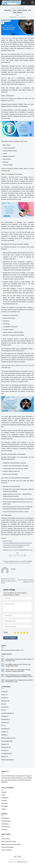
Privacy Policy (5, 838)
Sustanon (4, 744)
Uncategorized (5, 753)
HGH (2, 710)
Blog (17, 859)
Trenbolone (4, 803)
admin (24, 17)
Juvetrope (4, 829)
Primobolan (4, 728)
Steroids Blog (20, 8)
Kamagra (4, 716)
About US (12, 859)
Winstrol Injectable (6, 759)
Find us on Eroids (6, 850)
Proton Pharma (5, 826)
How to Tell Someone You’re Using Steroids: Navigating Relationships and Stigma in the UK (19, 675)
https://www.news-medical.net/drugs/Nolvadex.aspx (18, 550)
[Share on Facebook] (13, 555)
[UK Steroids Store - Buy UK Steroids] (11, 2)
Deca (2, 704)
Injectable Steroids (6, 713)
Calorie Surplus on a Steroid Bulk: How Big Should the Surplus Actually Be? (17, 670)
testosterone (22, 446)
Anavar (3, 694)
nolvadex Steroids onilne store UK (12, 563)
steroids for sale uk (25, 563)
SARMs (3, 735)
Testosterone (5, 747)
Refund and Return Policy (8, 841)
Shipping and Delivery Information (11, 844)
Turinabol (4, 750)
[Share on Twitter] (16, 555)
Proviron (3, 731)
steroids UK (10, 100)
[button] (24, 3)
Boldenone (4, 701)
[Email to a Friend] (19, 555)
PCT (2, 725)
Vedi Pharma (5, 824)
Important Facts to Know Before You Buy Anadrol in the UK (8, 581)
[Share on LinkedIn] (25, 555)
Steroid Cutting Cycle (7, 738)
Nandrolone (4, 719)
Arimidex (3, 697)
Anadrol (3, 691)
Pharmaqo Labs (5, 821)
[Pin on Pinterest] (22, 555)
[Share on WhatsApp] (10, 555)
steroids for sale (25, 365)
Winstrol (3, 756)
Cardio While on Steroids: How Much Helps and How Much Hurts (19, 660)
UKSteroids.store (22, 861)
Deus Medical (5, 818)
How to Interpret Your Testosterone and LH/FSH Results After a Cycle (19, 680)
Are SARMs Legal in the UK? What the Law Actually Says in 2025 (18, 665)
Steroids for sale (6, 38)
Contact (22, 859)
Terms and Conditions (7, 847)
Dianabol (4, 707)
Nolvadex (13, 8)
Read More (4, 782)
